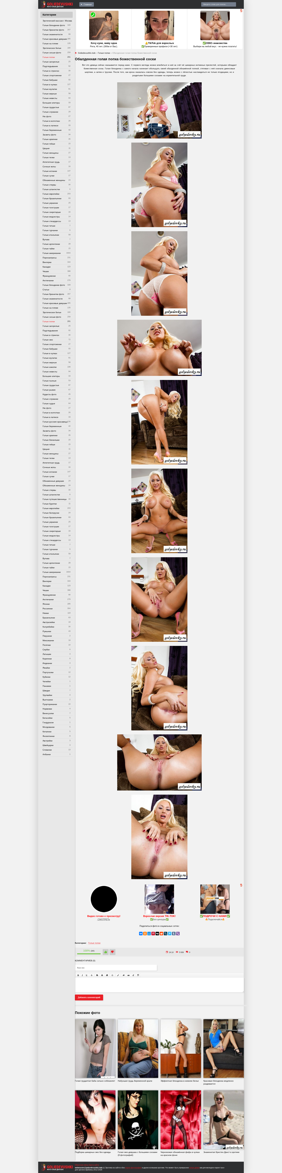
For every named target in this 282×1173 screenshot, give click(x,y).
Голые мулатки (50, 89)
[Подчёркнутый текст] (86, 975)
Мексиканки (48, 640)
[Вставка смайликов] (112, 975)
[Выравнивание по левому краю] (97, 975)
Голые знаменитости (53, 34)
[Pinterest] (153, 933)
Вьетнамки (48, 700)
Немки (46, 613)
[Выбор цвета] (118, 975)
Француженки (49, 276)
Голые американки (52, 253)
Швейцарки (48, 745)
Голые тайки (48, 248)
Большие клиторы (51, 103)
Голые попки (49, 57)
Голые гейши (49, 144)
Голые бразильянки (52, 198)
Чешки (46, 271)
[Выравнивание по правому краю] (106, 975)
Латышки (47, 654)
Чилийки (47, 681)
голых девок (194, 1168)
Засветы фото (49, 134)
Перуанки (47, 636)
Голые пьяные (49, 381)
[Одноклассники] (145, 933)
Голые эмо (48, 340)
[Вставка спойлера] (138, 975)
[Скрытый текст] (123, 975)
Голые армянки (50, 139)
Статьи (46, 289)
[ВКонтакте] (141, 933)
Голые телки (48, 157)
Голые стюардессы (52, 221)
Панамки (47, 686)
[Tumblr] (174, 933)
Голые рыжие (49, 390)
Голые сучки (48, 175)
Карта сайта (94, 1165)
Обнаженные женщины (54, 180)
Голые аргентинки (51, 244)
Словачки (47, 750)
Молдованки (48, 727)
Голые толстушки (51, 207)
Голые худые (49, 403)
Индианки (47, 663)
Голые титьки (49, 226)
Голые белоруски (51, 513)
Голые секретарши (52, 212)
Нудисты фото (49, 394)
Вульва (46, 239)
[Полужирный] (78, 975)
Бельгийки (47, 718)
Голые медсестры (51, 216)
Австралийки (49, 622)
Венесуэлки (48, 713)
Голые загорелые (51, 62)
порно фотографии (133, 1168)
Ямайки (46, 668)
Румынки (47, 631)
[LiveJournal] (165, 933)
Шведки (46, 690)
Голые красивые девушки (55, 39)
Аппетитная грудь (51, 162)
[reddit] (161, 933)
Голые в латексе (50, 125)
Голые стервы (49, 185)
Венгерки (47, 262)
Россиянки (48, 608)
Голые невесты (50, 98)
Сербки (46, 649)
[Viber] (178, 933)
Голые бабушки (50, 80)
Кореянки (47, 658)
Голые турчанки (50, 230)
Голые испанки (50, 171)
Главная (88, 4)
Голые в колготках (51, 121)
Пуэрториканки (50, 704)
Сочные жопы (49, 166)
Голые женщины (50, 153)
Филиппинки (48, 736)
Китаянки (47, 731)
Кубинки (46, 677)
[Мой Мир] (149, 933)
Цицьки (46, 148)
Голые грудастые (51, 107)
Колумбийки (48, 627)
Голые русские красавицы (55, 422)
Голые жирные (50, 93)
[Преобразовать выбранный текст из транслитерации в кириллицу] (133, 975)
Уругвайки (47, 695)
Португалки (48, 672)
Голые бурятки (50, 504)
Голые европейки (51, 194)
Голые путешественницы (55, 499)
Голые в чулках (50, 84)
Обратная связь (81, 1165)
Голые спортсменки (52, 75)
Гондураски (48, 722)
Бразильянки (49, 617)
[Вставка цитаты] (128, 975)
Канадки (47, 267)
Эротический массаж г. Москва (57, 21)
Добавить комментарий (89, 997)
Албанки (47, 754)
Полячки (47, 645)
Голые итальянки (51, 235)
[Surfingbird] (169, 933)
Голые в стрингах (51, 71)
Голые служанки (50, 112)
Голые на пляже (50, 43)
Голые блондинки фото (54, 25)
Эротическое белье (52, 48)
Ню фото (47, 116)
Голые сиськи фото (52, 52)
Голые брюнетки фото (53, 30)
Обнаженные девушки (53, 481)
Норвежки (47, 709)
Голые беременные (52, 130)
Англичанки (48, 280)
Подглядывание (50, 66)
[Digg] (157, 933)
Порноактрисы (50, 258)
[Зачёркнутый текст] (91, 975)
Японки (46, 604)
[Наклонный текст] (82, 975)
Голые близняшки (51, 440)
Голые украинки (50, 203)
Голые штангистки (51, 189)
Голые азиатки (50, 367)
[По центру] (102, 975)
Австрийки (47, 741)
